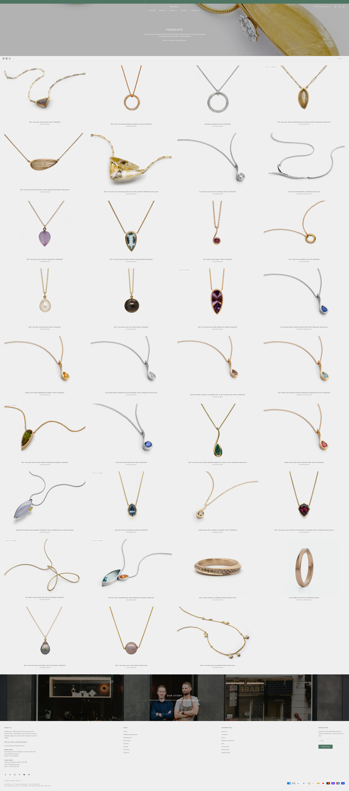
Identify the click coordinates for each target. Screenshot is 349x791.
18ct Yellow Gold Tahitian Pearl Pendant (131, 327)
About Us (173, 10)
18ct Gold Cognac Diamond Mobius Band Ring (217, 597)
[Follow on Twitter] (10, 775)
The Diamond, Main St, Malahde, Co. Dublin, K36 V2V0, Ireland (27, 785)
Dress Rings (126, 740)
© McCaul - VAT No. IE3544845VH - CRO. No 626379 (22, 784)
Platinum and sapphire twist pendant (131, 462)
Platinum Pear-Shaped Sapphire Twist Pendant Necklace (304, 327)
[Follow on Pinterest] (19, 775)
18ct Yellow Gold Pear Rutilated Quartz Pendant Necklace (44, 189)
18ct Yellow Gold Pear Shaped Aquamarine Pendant (131, 259)
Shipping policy (225, 752)
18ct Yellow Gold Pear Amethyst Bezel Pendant (217, 327)
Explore (152, 10)
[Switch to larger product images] (3, 58)
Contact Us (195, 10)
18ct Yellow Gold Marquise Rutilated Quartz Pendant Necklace (304, 122)
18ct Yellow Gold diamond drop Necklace (217, 665)
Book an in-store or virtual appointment (15, 742)
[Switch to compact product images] (10, 58)
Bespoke (162, 10)
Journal (183, 10)
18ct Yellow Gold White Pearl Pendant (45, 327)
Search (125, 731)
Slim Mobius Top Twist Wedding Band (304, 597)
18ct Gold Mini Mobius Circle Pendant (304, 259)
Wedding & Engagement (130, 734)
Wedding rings (127, 737)
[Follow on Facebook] (5, 775)
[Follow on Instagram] (15, 775)
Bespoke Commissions (227, 740)
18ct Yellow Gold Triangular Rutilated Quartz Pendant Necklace (131, 191)
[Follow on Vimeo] (29, 775)
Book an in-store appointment (174, 1)
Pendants (126, 743)
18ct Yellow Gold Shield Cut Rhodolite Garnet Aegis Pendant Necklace (304, 530)
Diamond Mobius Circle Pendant (217, 124)
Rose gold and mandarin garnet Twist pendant (44, 392)
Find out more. (195, 700)
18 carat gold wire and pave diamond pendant (44, 597)
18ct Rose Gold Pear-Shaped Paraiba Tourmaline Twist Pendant (304, 392)
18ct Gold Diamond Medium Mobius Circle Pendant (131, 124)
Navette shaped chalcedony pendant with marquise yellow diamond (45, 530)
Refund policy (225, 749)
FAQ (222, 743)
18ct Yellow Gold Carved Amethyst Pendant (45, 259)
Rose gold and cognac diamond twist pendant (217, 530)
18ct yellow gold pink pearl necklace (131, 665)
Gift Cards (126, 749)
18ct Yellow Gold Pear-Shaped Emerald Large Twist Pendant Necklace (217, 462)
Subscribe (325, 746)
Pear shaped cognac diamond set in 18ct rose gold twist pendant (217, 394)
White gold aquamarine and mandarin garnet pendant (131, 597)
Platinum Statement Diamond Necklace (304, 191)
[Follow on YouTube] (24, 775)
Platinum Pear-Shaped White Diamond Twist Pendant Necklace (131, 392)
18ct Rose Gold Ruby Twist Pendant (217, 259)
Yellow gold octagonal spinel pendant (131, 530)
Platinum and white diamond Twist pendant (217, 191)
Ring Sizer (126, 752)
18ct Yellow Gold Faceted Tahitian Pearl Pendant (45, 665)
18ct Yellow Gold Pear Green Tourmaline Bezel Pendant (45, 462)
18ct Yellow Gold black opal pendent (45, 122)
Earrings (125, 746)
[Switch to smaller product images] (6, 58)
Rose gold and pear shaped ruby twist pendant (304, 462)
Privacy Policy (225, 746)
